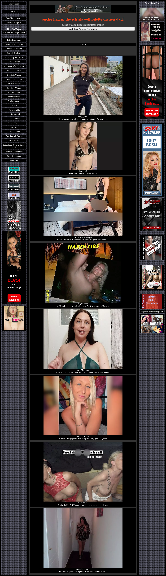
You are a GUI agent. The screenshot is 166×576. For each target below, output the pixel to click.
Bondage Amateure (14, 79)
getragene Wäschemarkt (14, 66)
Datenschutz (14, 160)
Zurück (83, 44)
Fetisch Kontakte (14, 70)
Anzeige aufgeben (14, 22)
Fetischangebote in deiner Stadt (14, 146)
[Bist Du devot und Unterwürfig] (14, 267)
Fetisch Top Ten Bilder (14, 57)
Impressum (14, 4)
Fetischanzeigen (14, 40)
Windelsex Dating (14, 49)
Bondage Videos (14, 75)
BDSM (14, 127)
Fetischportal (14, 114)
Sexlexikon (14, 140)
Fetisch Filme (14, 118)
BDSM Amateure (14, 83)
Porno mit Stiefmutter (14, 152)
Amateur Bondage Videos (14, 32)
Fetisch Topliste (14, 53)
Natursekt (14, 105)
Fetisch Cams (14, 132)
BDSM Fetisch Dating (14, 44)
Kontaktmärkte (14, 97)
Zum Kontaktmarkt (14, 18)
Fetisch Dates (14, 62)
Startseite (14, 11)
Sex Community (14, 92)
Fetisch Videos (14, 123)
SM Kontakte (14, 110)
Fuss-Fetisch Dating (14, 136)
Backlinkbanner (14, 156)
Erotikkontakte (14, 101)
